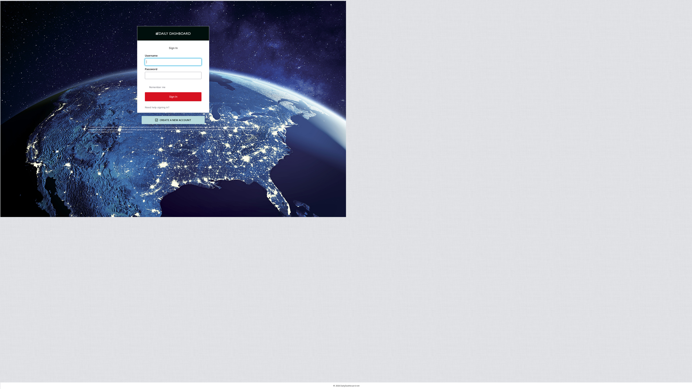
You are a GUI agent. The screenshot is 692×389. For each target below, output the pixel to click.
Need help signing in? (157, 107)
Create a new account (175, 120)
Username (151, 55)
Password (151, 69)
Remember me (157, 87)
